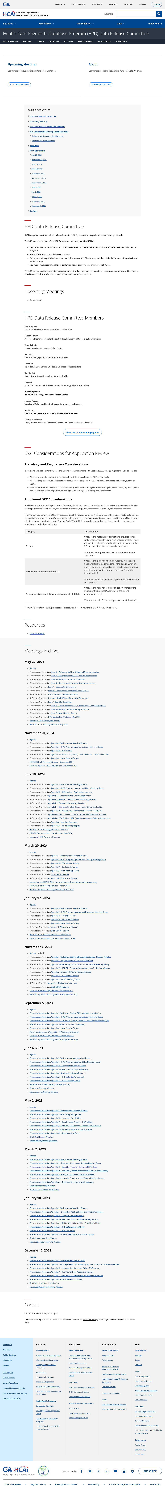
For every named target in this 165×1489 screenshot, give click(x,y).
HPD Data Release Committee (43, 116)
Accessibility (93, 1484)
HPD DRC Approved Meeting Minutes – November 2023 (53, 994)
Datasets (68, 41)
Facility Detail (41, 1372)
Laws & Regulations (10, 1383)
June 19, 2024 (37, 164)
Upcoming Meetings (22, 64)
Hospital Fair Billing (110, 1350)
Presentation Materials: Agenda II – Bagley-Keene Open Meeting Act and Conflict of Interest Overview (74, 1264)
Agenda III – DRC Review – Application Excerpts (71, 792)
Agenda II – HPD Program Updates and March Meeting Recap (77, 788)
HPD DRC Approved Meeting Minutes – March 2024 (51, 889)
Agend (32, 739)
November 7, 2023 (39, 178)
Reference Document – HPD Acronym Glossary (50, 1084)
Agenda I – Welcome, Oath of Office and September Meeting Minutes (81, 957)
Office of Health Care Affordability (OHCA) (110, 1368)
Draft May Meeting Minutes (41, 1137)
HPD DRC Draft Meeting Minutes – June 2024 (49, 829)
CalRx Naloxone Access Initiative (114, 1409)
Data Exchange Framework (145, 1411)
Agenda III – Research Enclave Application (66, 803)
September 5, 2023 (39, 183)
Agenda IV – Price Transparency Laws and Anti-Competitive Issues (80, 754)
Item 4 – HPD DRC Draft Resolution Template (68, 698)
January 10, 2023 (38, 201)
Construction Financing (45, 1406)
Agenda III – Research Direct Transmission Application (72, 799)
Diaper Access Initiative (111, 1393)
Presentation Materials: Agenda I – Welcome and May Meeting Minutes (60, 1058)
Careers (142, 4)
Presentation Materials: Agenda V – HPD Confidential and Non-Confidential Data (65, 1223)
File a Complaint (108, 1355)
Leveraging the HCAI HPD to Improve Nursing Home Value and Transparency (63, 882)
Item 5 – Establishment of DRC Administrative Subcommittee (78, 705)
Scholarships (74, 1408)
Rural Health (155, 23)
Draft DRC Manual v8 (60, 930)
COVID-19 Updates (13, 1484)
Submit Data (121, 41)
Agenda (33, 668)
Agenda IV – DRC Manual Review (65, 919)
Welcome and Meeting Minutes (74, 784)
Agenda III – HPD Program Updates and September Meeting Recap (80, 964)
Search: (109, 13)
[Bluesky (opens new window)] (90, 1471)
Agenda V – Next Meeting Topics (65, 758)
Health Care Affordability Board (114, 1374)
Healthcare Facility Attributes (146, 1390)
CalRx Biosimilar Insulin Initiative (114, 1404)
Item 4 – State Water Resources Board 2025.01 (68, 690)
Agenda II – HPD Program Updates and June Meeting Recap (77, 747)
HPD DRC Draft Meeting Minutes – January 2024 (50, 934)
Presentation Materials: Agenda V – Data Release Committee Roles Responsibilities (66, 1275)
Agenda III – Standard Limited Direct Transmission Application (75, 807)
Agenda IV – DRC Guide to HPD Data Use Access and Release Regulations (79, 818)
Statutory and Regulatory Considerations (47, 136)
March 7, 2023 (37, 196)
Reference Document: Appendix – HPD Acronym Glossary (54, 1032)
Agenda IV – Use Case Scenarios (64, 867)
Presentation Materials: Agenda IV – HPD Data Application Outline (59, 1069)
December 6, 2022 (39, 206)
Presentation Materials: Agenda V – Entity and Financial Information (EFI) (62, 1174)
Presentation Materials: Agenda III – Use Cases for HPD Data (56, 1118)
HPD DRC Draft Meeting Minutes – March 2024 (49, 885)
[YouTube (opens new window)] (115, 1471)
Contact (113, 4)
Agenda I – (55, 784)
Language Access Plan (11, 1398)
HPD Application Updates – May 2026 (64, 717)
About (93, 64)
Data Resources (141, 1400)
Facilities (8, 23)
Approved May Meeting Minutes (43, 1140)
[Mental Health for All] (43, 1471)
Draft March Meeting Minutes (42, 1185)
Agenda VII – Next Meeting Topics (65, 979)
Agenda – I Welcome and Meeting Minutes (69, 743)
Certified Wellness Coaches (79, 1396)
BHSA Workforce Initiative (79, 1392)
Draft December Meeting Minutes (44, 1283)
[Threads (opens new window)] (132, 1471)
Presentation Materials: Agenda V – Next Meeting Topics (54, 1028)
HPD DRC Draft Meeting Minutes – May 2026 (49, 724)
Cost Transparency (142, 1376)
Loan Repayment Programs (79, 1413)
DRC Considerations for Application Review (49, 131)
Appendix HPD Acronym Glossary (62, 983)
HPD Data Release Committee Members (47, 126)
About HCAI (97, 4)
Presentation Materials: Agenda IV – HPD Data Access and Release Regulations (64, 1219)
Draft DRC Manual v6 (60, 987)
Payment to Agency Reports (14, 1388)
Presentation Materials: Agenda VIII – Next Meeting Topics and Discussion (62, 1234)
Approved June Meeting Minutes (44, 1092)
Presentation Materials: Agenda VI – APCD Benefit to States (56, 1279)
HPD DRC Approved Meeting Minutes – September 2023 (54, 1039)
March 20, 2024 (37, 169)
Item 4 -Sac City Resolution (60, 702)
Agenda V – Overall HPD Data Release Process (71, 972)
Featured (27, 41)
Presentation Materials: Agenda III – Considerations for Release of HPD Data (63, 1167)
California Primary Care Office (80, 1368)
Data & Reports (10, 41)
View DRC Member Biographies (82, 432)
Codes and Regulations (45, 1382)
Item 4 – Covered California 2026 (62, 687)
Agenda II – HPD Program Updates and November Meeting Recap (79, 912)
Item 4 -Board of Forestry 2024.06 (63, 694)
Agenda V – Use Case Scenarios (64, 822)
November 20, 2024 (39, 159)
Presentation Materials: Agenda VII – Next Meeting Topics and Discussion (62, 1182)
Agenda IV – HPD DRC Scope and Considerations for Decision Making (80, 968)
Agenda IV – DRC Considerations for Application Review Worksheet (77, 814)
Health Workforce (76, 1350)
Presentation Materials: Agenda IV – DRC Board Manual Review (57, 1024)
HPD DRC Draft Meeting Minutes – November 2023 (51, 990)
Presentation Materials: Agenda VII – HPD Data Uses (52, 1230)
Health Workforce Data (77, 1363)
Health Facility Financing (46, 1401)
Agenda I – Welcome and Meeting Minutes (69, 855)
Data (119, 23)
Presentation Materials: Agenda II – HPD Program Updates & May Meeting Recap (65, 1062)
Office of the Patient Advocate (146, 1425)
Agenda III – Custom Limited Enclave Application (69, 795)
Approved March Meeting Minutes (44, 1189)
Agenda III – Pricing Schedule (63, 915)
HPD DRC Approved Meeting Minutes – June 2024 (51, 833)
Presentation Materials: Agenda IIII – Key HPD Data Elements (57, 1215)
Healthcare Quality (142, 1386)
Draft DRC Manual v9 (60, 874)
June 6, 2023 (36, 187)
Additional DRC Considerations (43, 140)
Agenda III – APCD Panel (61, 750)
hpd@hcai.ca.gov (49, 1313)
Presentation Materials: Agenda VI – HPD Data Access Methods (57, 1227)
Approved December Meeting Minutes (46, 1287)
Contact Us (7, 1344)
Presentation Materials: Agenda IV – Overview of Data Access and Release (62, 1272)
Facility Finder (85, 41)
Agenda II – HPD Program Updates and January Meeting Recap (78, 859)
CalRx (104, 1399)
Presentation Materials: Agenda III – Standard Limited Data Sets (58, 1065)
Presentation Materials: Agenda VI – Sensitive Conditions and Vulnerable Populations (67, 1178)
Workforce (45, 23)
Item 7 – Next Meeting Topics (64, 713)
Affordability (83, 23)
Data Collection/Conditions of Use (124, 1484)
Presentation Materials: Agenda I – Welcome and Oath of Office (57, 1260)
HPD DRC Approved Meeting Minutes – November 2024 (53, 765)
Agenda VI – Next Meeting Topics (65, 825)
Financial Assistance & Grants (81, 1403)
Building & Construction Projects (48, 1355)
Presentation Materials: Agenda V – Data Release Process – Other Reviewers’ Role (65, 1125)
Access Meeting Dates (19, 84)
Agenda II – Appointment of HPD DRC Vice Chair (72, 960)
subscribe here (89, 1319)
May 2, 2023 (36, 192)
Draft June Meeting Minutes (42, 1088)
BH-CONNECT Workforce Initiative (81, 1387)
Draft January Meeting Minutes (43, 1238)
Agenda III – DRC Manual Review (65, 863)
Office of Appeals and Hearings (15, 1393)
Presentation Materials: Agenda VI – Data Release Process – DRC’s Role (61, 1129)
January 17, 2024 (38, 173)
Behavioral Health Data (143, 1416)
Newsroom (60, 4)
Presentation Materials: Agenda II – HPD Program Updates (55, 1114)
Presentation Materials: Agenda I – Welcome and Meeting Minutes (59, 1110)
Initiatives (54, 41)
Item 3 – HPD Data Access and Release (67, 679)
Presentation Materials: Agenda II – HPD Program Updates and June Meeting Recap (66, 1017)
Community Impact (142, 1421)
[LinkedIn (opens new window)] (107, 1471)
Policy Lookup (107, 1360)
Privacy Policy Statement (66, 1484)
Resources (34, 145)
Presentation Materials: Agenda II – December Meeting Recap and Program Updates (66, 1211)
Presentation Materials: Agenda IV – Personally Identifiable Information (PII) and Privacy (69, 1170)
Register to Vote (38, 1484)
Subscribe (127, 4)
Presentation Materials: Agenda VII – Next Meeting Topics (55, 1080)
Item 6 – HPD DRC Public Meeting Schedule (70, 709)
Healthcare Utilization (143, 1381)
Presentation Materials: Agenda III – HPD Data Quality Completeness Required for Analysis (69, 1020)
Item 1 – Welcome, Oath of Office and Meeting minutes (75, 672)
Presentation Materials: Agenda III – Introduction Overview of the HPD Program (65, 1268)
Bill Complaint (8, 1372)
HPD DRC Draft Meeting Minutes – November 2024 (51, 762)
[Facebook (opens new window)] (81, 1471)
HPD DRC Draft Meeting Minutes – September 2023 (52, 1035)
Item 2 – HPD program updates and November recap (74, 675)
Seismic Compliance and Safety (48, 1386)
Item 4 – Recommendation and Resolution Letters (73, 683)
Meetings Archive (37, 150)
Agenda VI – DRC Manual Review (65, 975)
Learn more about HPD (101, 84)
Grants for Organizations (78, 1418)
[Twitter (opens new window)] (98, 1471)
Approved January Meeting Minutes (45, 1242)
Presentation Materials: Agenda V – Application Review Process (57, 1073)
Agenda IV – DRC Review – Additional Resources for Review (76, 810)
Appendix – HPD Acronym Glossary (45, 720)
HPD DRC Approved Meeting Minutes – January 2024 (52, 938)
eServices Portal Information (47, 1360)
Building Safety (42, 1350)
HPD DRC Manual (37, 633)
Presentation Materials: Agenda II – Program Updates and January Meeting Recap (65, 1163)
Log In (157, 4)
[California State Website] (7, 1469)
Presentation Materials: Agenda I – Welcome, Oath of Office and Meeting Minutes (65, 1013)
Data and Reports (109, 1387)
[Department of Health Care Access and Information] (21, 1469)
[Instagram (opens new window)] (124, 1471)
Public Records (9, 1378)
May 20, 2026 (37, 155)
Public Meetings (79, 4)
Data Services (140, 1440)
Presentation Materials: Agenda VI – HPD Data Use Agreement (57, 1077)
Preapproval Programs (45, 1377)
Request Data (104, 41)
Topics (40, 41)
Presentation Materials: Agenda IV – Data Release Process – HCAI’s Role (61, 1122)
